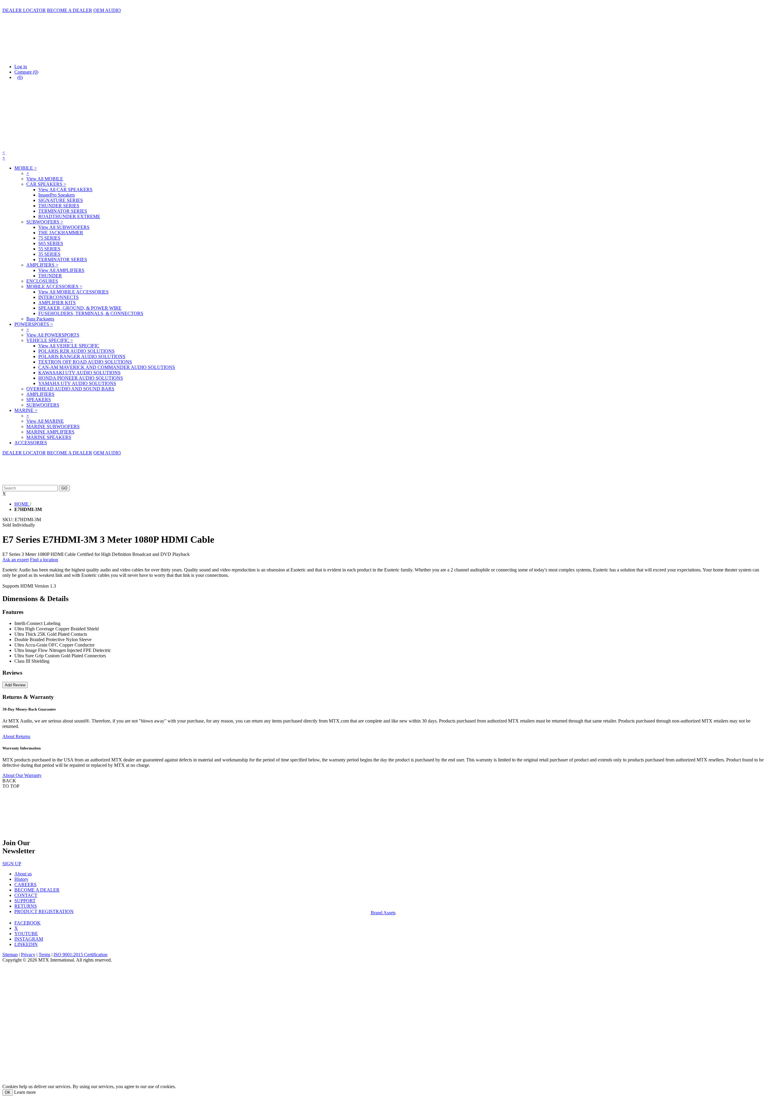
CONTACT (25, 895)
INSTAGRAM (28, 939)
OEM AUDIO (107, 10)
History (21, 879)
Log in (20, 66)
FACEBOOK (27, 922)
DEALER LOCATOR (24, 10)
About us (23, 873)
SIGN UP (11, 863)
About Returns (16, 736)
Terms (44, 954)
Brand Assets (383, 912)
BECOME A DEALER (69, 10)
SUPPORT (25, 900)
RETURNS (25, 906)
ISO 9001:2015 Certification (80, 954)
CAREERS (25, 884)
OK (7, 1092)
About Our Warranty (22, 775)
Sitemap (10, 954)
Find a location (44, 559)
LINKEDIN (26, 944)
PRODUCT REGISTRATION (44, 911)
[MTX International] (62, 56)
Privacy (28, 954)
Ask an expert (15, 559)
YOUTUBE (26, 933)
